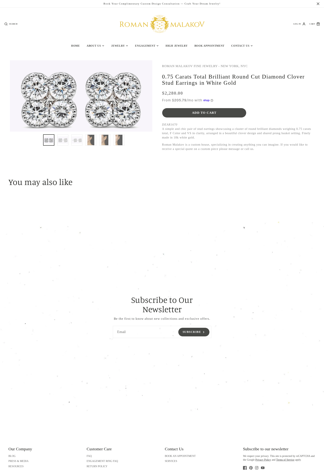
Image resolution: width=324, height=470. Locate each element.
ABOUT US (94, 45)
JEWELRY (118, 45)
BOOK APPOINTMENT (209, 45)
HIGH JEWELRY (177, 45)
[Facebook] (245, 468)
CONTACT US (240, 45)
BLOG (12, 456)
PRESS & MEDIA (18, 461)
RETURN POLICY (97, 466)
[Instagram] (257, 468)
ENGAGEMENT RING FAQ (102, 461)
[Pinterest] (251, 468)
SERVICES (171, 461)
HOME (75, 45)
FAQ (89, 456)
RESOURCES (16, 466)
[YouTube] (263, 468)
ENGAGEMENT (145, 45)
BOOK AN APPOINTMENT (180, 456)
